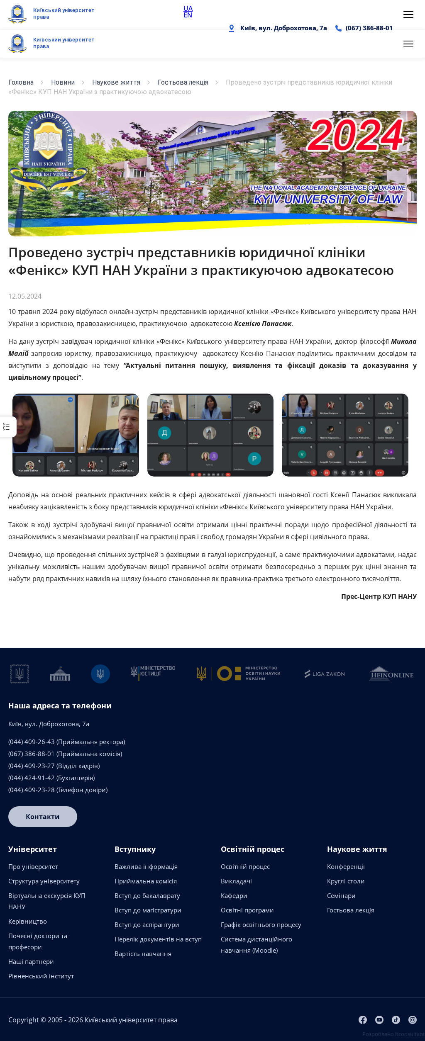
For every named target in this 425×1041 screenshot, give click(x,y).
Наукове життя (116, 82)
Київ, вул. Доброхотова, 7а (283, 28)
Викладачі (236, 881)
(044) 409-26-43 (31, 741)
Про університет (33, 866)
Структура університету (44, 881)
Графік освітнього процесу (261, 924)
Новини (63, 82)
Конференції (346, 866)
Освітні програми (247, 910)
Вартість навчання (143, 953)
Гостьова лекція (183, 82)
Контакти (43, 816)
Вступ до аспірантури (147, 924)
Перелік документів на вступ (158, 939)
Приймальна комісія (146, 881)
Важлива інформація (146, 866)
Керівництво (27, 921)
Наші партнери (31, 961)
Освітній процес (245, 866)
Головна (21, 82)
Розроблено (393, 1034)
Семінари (341, 895)
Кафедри (234, 895)
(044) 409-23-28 (31, 790)
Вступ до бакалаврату (147, 895)
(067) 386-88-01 (369, 28)
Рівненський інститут (41, 976)
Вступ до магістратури (148, 910)
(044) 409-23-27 (31, 765)
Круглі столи (346, 881)
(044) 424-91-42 (31, 777)
